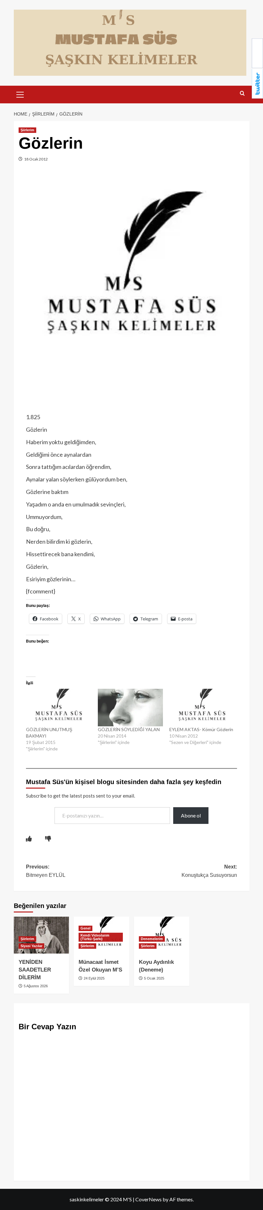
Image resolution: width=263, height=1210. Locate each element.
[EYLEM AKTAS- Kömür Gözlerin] (202, 707)
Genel (85, 928)
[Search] (242, 93)
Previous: (45, 871)
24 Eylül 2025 (94, 978)
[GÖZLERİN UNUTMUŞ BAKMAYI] (58, 707)
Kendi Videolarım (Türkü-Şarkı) (95, 937)
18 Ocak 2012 (35, 159)
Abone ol (191, 815)
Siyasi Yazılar (31, 946)
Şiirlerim (27, 130)
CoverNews (148, 1199)
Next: (209, 871)
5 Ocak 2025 (153, 978)
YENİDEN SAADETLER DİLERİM (35, 970)
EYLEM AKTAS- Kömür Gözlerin (201, 729)
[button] (20, 94)
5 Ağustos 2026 (35, 986)
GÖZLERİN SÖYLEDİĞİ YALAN (129, 729)
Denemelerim (152, 939)
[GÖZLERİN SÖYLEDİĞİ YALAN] (130, 707)
